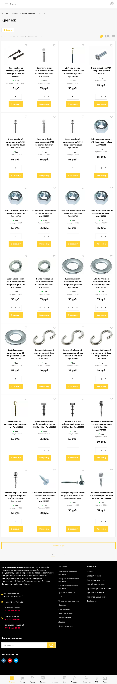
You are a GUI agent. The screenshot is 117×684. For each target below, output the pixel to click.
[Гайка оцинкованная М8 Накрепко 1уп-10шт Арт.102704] (16, 196)
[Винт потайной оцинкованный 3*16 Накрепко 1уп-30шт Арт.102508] (73, 125)
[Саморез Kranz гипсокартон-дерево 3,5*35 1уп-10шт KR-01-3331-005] (16, 54)
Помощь (91, 566)
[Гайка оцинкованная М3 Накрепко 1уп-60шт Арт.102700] (101, 196)
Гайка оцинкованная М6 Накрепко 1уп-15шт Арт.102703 (44, 213)
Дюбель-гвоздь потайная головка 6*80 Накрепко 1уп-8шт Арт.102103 (73, 72)
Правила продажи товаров (99, 588)
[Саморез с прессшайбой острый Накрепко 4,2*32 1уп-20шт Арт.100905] (73, 479)
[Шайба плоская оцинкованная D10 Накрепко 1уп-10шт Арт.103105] (73, 265)
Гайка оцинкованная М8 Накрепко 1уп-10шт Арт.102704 (16, 213)
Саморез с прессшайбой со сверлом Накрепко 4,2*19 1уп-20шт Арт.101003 (44, 496)
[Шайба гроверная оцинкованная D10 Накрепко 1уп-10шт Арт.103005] (16, 265)
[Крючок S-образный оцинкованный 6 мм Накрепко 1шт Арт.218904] (101, 336)
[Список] (107, 38)
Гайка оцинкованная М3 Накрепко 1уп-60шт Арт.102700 (101, 213)
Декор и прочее (65, 626)
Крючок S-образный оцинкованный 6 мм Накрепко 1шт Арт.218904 (101, 354)
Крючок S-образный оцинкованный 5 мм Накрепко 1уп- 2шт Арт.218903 (73, 354)
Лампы (61, 622)
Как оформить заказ (96, 584)
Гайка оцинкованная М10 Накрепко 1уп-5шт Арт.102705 (101, 142)
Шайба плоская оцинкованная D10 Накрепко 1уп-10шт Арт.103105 (72, 283)
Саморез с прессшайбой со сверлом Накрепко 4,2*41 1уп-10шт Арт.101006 (101, 425)
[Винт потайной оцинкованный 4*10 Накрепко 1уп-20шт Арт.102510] (44, 125)
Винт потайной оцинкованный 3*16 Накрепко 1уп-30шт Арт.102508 (72, 143)
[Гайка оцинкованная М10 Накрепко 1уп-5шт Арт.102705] (101, 125)
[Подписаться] (51, 645)
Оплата (90, 571)
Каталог (62, 566)
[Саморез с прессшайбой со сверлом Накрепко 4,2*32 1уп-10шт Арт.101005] (16, 479)
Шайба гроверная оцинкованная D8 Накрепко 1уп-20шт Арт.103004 (44, 283)
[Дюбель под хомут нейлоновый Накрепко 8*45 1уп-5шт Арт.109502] (73, 407)
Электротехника (65, 613)
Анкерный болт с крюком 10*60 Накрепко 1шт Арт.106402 (15, 424)
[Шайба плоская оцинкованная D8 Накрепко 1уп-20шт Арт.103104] (101, 265)
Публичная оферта (95, 592)
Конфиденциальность (97, 597)
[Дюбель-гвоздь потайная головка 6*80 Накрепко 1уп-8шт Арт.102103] (73, 54)
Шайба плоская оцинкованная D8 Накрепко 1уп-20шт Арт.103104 (101, 283)
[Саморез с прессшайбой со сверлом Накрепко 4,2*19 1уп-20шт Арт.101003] (44, 479)
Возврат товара (94, 575)
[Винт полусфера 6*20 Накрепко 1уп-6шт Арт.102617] (101, 54)
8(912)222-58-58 (12, 619)
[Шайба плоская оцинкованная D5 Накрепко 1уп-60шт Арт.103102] (16, 336)
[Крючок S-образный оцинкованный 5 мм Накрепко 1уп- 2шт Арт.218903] (73, 336)
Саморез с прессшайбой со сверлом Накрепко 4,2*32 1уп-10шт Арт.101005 (15, 496)
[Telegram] (16, 660)
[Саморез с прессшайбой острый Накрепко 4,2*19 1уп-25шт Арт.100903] (101, 479)
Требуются (91, 601)
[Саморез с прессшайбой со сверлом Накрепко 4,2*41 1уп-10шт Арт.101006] (101, 407)
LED (60, 596)
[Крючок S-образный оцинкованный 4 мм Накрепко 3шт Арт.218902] (44, 336)
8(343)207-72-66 (12, 610)
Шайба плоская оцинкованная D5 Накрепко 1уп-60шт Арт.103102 (15, 354)
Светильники (64, 609)
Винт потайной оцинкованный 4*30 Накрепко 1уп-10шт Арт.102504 (15, 143)
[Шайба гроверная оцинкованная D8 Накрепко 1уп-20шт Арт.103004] (44, 265)
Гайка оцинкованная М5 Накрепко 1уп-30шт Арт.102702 (73, 213)
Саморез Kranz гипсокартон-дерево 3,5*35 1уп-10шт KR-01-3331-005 (15, 72)
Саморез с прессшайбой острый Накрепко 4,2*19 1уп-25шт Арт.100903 (101, 495)
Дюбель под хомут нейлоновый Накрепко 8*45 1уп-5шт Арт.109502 (73, 424)
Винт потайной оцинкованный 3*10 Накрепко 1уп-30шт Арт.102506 (44, 72)
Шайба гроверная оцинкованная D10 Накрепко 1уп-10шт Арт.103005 (15, 283)
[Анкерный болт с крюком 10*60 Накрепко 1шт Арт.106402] (16, 407)
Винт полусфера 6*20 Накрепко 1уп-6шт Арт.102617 (101, 71)
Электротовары (65, 617)
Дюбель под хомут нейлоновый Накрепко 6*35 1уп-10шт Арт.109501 (44, 424)
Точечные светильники (68, 601)
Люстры (62, 605)
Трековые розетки (66, 592)
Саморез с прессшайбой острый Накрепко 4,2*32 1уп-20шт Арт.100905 (72, 495)
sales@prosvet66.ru (14, 602)
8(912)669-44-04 (12, 627)
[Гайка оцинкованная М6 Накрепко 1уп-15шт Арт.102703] (44, 196)
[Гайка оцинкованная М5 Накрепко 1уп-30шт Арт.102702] (73, 196)
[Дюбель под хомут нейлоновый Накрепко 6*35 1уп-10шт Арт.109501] (44, 407)
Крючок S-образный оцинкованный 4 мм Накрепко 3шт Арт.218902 (44, 354)
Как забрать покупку (96, 580)
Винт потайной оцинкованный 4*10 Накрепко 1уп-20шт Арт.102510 (44, 143)
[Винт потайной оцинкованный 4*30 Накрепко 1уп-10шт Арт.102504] (16, 125)
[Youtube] (10, 660)
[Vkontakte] (3, 660)
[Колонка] (113, 38)
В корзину (16, 104)
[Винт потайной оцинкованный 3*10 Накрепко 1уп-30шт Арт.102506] (44, 54)
